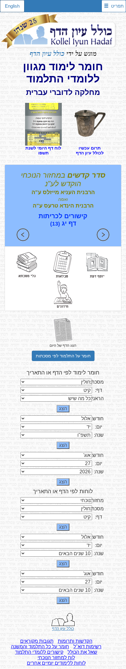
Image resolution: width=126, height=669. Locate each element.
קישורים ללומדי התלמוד (39, 652)
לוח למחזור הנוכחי (56, 657)
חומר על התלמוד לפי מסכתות (63, 355)
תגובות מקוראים (37, 641)
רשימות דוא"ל (87, 646)
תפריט (116, 6)
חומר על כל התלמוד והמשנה (40, 646)
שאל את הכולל (82, 652)
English (12, 6)
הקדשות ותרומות (75, 641)
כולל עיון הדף (47, 53)
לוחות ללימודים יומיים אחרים (56, 663)
